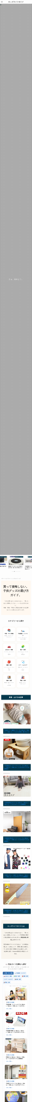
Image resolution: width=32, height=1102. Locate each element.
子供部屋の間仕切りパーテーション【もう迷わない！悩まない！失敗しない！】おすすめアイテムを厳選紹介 (16, 840)
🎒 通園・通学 (25, 976)
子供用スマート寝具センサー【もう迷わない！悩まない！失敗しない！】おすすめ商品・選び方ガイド (16, 731)
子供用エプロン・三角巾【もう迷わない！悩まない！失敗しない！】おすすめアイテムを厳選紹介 (16, 875)
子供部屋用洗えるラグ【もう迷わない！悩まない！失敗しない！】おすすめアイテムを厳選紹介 (16, 803)
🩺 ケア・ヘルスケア (8, 979)
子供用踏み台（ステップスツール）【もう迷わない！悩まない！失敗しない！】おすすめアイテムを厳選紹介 (16, 767)
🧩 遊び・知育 (17, 976)
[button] (13, 571)
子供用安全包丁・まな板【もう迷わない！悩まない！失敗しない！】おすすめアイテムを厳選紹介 (16, 911)
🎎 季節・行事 (7, 982)
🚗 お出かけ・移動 (8, 976)
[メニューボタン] (2, 2)
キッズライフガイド (16, 2)
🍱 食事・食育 (18, 979)
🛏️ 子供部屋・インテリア (20, 973)
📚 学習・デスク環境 (8, 973)
